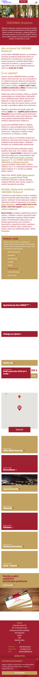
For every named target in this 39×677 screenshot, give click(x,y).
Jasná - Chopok (12, 275)
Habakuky (11, 262)
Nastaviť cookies (19, 640)
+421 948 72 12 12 (25, 649)
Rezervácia (23, 1)
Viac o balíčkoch (19, 673)
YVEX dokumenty (19, 633)
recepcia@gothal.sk (25, 651)
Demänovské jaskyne (14, 272)
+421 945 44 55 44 (25, 647)
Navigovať (19, 430)
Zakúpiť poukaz (8, 585)
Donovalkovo (11, 255)
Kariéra (19, 635)
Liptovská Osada (13, 258)
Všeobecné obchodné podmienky (19, 630)
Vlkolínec (10, 265)
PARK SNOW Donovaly (14, 252)
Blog (19, 637)
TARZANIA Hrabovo (13, 268)
